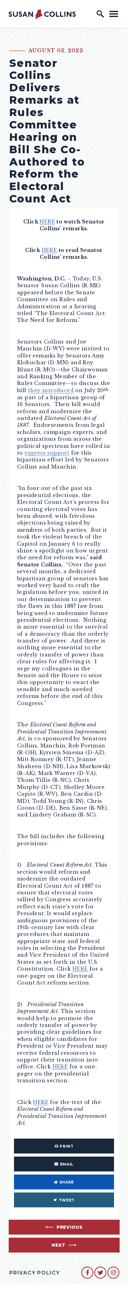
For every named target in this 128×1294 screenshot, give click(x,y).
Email (67, 1164)
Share (66, 1182)
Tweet (67, 1200)
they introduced (51, 390)
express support (47, 453)
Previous (70, 1227)
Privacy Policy (34, 1273)
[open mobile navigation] (114, 14)
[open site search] (100, 14)
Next (58, 1245)
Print (66, 1146)
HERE (47, 222)
